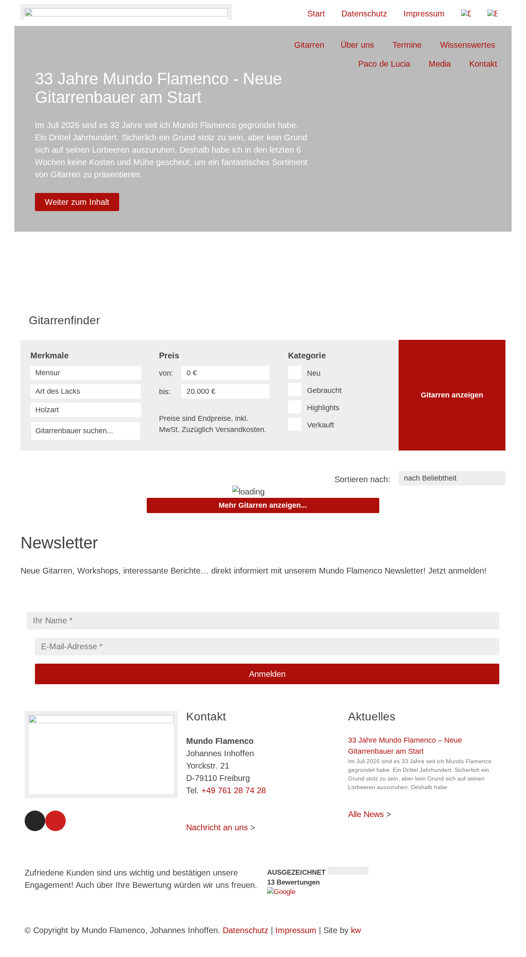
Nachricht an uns (217, 827)
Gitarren (309, 44)
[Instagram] (35, 821)
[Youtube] (55, 821)
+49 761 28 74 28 (233, 790)
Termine (407, 44)
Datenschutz (364, 13)
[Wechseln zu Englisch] (492, 13)
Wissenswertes (467, 44)
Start (316, 13)
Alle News (366, 814)
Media (440, 63)
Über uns (357, 44)
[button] (263, 241)
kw (356, 930)
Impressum (424, 13)
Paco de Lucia (384, 63)
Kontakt (483, 63)
